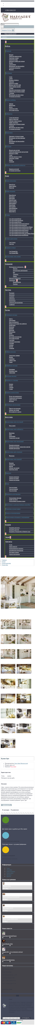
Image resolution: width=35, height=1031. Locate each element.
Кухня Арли (12, 198)
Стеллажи (11, 93)
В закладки (5, 810)
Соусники (11, 343)
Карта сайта (10, 873)
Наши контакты (11, 871)
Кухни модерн (10, 191)
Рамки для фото (13, 499)
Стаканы (11, 387)
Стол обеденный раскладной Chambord (19, 223)
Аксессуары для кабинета (14, 429)
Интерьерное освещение (16, 267)
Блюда (11, 319)
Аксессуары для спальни (14, 452)
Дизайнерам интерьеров (16, 550)
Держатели (12, 464)
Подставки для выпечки (15, 337)
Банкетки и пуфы (13, 59)
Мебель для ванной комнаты (15, 165)
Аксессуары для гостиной (14, 422)
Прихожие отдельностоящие (16, 136)
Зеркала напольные (14, 477)
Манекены (11, 456)
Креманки (11, 327)
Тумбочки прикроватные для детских (18, 152)
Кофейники (12, 369)
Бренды (9, 876)
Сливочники (12, 372)
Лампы (15, 276)
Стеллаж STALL (6, 886)
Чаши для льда (13, 399)
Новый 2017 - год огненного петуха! (12, 952)
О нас (10, 545)
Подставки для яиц (14, 338)
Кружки (11, 357)
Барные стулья (11, 248)
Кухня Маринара (13, 208)
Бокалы (11, 384)
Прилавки (11, 82)
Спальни (8, 51)
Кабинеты (9, 114)
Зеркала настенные (14, 478)
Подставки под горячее (15, 412)
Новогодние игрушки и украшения (17, 517)
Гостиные (9, 73)
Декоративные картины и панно (17, 501)
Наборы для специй (14, 410)
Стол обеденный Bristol (15, 219)
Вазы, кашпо (12, 425)
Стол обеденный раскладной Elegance (18, 230)
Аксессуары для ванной (14, 459)
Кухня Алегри (12, 195)
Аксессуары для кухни (13, 256)
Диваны (11, 104)
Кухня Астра (12, 184)
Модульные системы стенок (16, 95)
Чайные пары (12, 360)
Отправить (25, 1018)
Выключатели (17, 282)
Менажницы (12, 332)
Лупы (10, 434)
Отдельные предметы (14, 68)
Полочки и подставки (13, 509)
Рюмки (11, 385)
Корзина (9, 875)
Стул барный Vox (13, 251)
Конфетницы (12, 325)
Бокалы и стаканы (12, 380)
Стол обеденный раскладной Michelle (18, 235)
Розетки (15, 284)
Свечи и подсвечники (13, 513)
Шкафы (11, 63)
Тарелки (11, 346)
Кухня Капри (12, 205)
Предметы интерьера (13, 494)
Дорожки (11, 295)
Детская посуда (11, 376)
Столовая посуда (11, 315)
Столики (11, 88)
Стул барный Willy (13, 253)
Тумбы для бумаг (13, 122)
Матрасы (11, 69)
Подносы (11, 335)
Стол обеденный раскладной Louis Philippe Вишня (22, 233)
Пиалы (10, 333)
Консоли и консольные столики (17, 90)
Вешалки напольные (14, 445)
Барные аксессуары (12, 392)
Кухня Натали (12, 210)
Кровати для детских (14, 150)
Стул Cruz (11, 244)
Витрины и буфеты (14, 80)
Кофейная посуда (11, 366)
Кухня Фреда (12, 211)
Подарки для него (14, 528)
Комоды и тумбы (13, 83)
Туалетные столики (14, 58)
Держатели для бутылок (15, 398)
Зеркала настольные (14, 480)
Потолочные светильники (20, 270)
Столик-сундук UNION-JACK (10, 919)
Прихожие (9, 133)
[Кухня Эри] (8, 631)
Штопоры (11, 401)
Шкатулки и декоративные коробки (18, 505)
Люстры (15, 268)
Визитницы (11, 433)
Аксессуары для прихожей (15, 441)
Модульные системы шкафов (16, 66)
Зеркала (8, 473)
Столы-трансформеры (8, 960)
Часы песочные (13, 490)
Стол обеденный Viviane (15, 222)
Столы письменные (14, 117)
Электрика (12, 280)
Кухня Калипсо (12, 203)
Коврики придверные (14, 448)
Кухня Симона (12, 186)
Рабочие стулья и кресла (15, 121)
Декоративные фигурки (15, 498)
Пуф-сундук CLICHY (7, 908)
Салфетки (12, 304)
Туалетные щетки (13, 469)
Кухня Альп (12, 197)
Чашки (10, 362)
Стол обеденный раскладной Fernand (18, 232)
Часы (7, 484)
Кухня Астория (12, 200)
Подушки (11, 293)
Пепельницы (12, 436)
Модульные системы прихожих (17, 138)
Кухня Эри (11, 188)
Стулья (11, 78)
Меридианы (12, 105)
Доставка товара (14, 552)
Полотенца (12, 300)
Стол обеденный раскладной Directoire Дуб (20, 228)
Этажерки (11, 348)
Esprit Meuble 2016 (7, 944)
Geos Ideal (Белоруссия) (21, 763)
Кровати (11, 54)
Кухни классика (11, 181)
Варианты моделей (14, 169)
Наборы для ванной (14, 468)
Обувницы (11, 143)
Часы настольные (13, 489)
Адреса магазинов (14, 554)
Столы (10, 77)
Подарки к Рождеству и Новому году (19, 531)
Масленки (11, 330)
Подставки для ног (14, 110)
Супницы (11, 345)
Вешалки (11, 463)
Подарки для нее (14, 529)
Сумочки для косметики (16, 302)
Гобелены (12, 299)
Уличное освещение (15, 278)
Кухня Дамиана (13, 201)
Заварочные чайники (14, 355)
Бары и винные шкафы (15, 86)
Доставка (9, 870)
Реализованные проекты (16, 548)
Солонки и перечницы (14, 341)
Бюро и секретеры (13, 119)
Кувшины (11, 328)
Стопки (11, 389)
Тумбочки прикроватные (15, 56)
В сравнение (15, 810)
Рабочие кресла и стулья (15, 156)
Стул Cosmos (12, 242)
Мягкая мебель (11, 100)
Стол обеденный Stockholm (16, 220)
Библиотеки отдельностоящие (17, 91)
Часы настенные (13, 487)
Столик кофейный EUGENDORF (11, 897)
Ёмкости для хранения (15, 408)
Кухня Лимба (12, 206)
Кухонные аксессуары (13, 405)
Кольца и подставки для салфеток (18, 323)
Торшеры (15, 274)
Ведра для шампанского (15, 396)
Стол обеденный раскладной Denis (18, 225)
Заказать (7, 805)
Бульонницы (12, 320)
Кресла (11, 107)
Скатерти (11, 297)
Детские (8, 146)
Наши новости (13, 546)
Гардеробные (12, 64)
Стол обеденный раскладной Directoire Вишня (21, 227)
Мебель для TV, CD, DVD (15, 85)
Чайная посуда (11, 352)
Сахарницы (11, 359)
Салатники (11, 340)
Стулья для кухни (11, 239)
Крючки (11, 466)
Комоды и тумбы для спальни (17, 61)
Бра (14, 272)
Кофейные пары (13, 371)
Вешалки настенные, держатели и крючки (19, 447)
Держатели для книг (14, 438)
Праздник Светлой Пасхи (9, 936)
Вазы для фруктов (14, 322)
